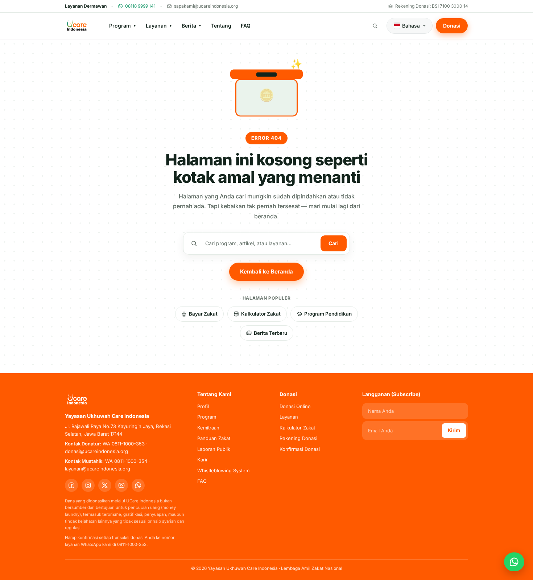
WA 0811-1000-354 (126, 461)
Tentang (221, 25)
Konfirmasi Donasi (300, 449)
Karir (202, 459)
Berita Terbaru (270, 333)
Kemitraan (208, 428)
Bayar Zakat (203, 314)
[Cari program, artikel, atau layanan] (375, 25)
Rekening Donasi (298, 438)
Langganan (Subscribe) (391, 394)
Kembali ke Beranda (266, 271)
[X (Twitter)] (104, 485)
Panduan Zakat (213, 438)
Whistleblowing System (223, 470)
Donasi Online (295, 406)
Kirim (454, 430)
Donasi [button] (451, 25)
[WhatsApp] (138, 485)
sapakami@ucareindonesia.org (206, 6)
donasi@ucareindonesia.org (96, 451)
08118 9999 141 (140, 6)
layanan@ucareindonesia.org (97, 469)
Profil (203, 406)
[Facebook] (71, 485)
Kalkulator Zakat (261, 314)
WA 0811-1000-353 (124, 444)
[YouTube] (121, 485)
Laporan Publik (213, 449)
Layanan (159, 25)
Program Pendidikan (328, 314)
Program (122, 25)
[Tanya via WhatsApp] (514, 561)
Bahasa (411, 25)
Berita (192, 25)
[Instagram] (88, 485)
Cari (334, 243)
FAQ (246, 25)
